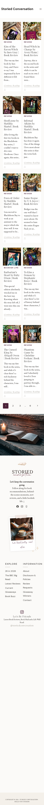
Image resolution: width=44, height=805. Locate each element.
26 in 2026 (10, 571)
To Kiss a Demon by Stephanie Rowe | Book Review (30, 278)
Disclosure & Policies (29, 577)
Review (8, 42)
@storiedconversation (22, 626)
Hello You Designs (22, 801)
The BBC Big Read (11, 577)
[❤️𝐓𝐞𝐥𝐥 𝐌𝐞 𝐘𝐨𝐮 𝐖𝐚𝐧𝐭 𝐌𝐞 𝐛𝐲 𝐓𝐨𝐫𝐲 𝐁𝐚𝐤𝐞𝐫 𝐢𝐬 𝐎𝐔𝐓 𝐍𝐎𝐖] (22, 775)
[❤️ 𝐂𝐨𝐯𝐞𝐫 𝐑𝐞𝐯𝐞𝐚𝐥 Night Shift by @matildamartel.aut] (22, 723)
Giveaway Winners (28, 594)
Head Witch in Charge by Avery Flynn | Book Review (32, 51)
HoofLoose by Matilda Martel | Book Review (11, 125)
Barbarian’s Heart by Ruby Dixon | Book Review (11, 276)
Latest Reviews (12, 583)
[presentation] (12, 31)
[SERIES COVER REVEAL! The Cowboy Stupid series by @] (22, 749)
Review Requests (27, 585)
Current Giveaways (10, 590)
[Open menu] (40, 9)
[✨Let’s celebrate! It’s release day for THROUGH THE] (22, 644)
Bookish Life (11, 268)
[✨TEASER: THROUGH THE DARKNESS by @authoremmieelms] (22, 697)
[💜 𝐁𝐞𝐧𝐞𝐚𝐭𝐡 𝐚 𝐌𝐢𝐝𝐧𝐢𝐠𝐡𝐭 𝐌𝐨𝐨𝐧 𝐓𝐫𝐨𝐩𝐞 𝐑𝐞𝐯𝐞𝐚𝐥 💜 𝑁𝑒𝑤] (22, 671)
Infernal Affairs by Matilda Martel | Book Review (31, 126)
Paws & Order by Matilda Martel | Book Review (11, 202)
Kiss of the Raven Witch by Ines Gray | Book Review (11, 51)
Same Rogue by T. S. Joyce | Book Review (31, 200)
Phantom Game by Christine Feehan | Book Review (31, 355)
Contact (27, 600)
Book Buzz (10, 596)
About (26, 571)
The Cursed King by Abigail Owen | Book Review (11, 354)
